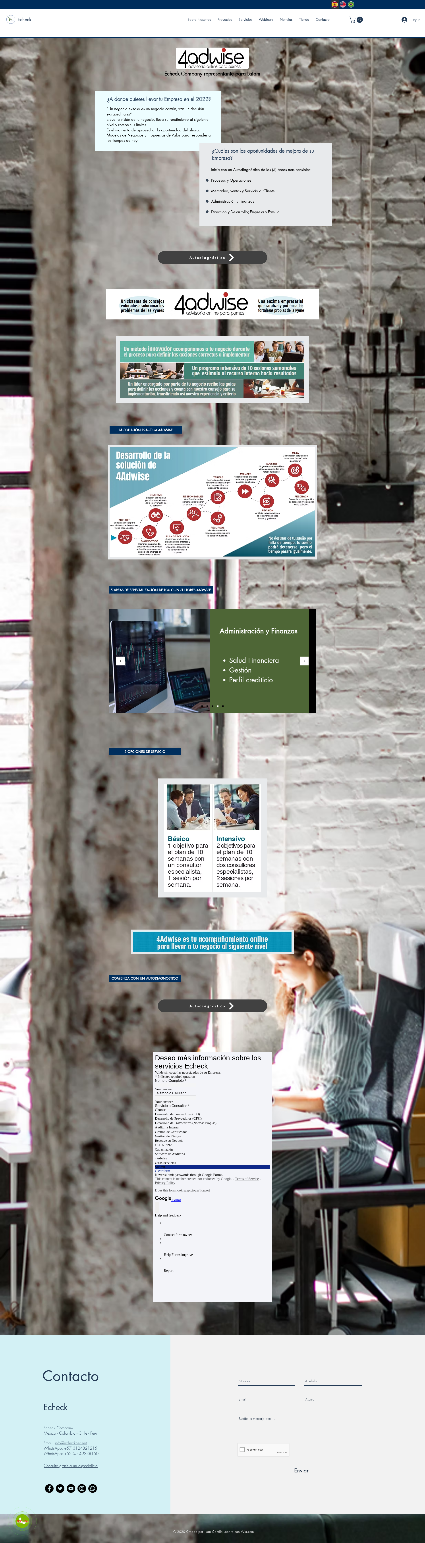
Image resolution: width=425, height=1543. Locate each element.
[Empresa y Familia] (223, 706)
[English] (343, 4)
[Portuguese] (351, 4)
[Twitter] (60, 1488)
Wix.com (247, 1532)
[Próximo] (304, 661)
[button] (356, 20)
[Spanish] (335, 4)
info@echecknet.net (71, 1442)
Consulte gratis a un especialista (71, 1465)
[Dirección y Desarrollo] (217, 706)
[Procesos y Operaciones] (202, 706)
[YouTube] (71, 1488)
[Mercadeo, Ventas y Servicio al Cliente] (207, 706)
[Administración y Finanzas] (212, 706)
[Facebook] (49, 1488)
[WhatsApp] (92, 1488)
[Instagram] (81, 1488)
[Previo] (120, 661)
